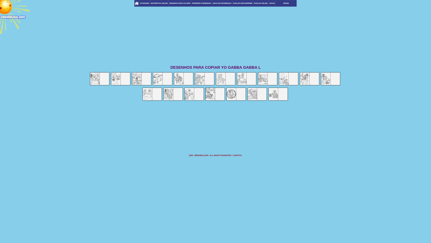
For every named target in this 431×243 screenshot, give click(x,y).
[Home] (137, 3)
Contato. (237, 155)
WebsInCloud (201, 155)
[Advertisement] (215, 47)
